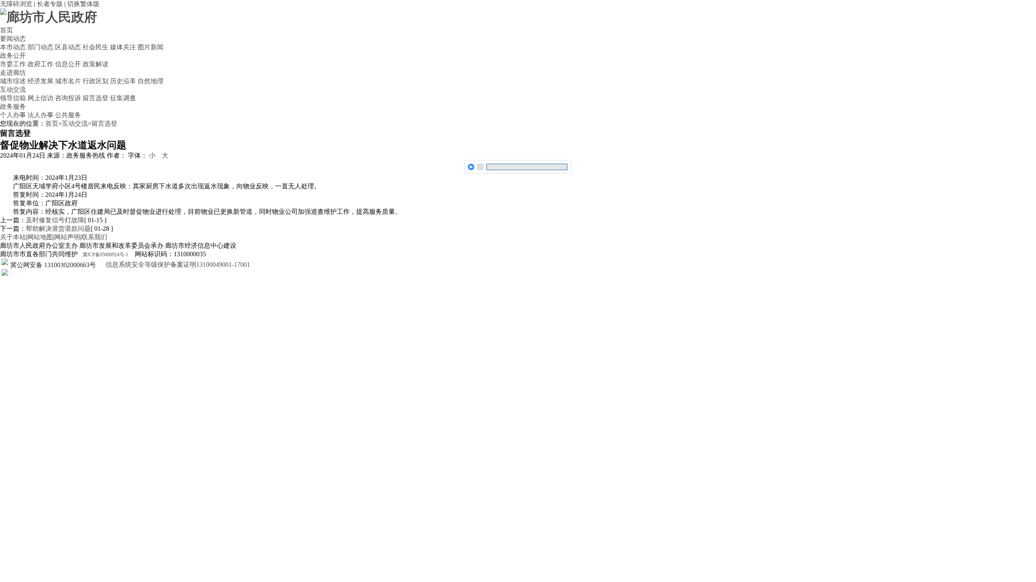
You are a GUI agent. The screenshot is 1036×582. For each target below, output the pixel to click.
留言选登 (95, 98)
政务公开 (13, 55)
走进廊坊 (13, 72)
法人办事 (40, 115)
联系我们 (94, 237)
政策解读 (95, 64)
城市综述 (13, 81)
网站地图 (40, 237)
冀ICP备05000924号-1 (105, 254)
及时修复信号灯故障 (55, 220)
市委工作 (13, 64)
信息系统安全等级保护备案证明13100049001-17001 (177, 264)
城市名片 (68, 81)
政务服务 (13, 106)
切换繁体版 (83, 3)
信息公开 (68, 64)
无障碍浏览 (16, 3)
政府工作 (40, 64)
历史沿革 (123, 81)
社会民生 (95, 47)
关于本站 (13, 237)
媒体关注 (123, 47)
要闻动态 (13, 38)
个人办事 (13, 115)
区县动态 (68, 47)
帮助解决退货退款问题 (58, 228)
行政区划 (95, 81)
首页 (6, 30)
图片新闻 (150, 47)
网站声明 (67, 237)
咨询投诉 (68, 98)
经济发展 (40, 81)
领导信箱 (13, 98)
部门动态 (40, 47)
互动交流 (13, 89)
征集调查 (123, 98)
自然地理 (150, 81)
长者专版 (50, 3)
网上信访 (40, 98)
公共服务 (68, 115)
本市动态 (13, 47)
